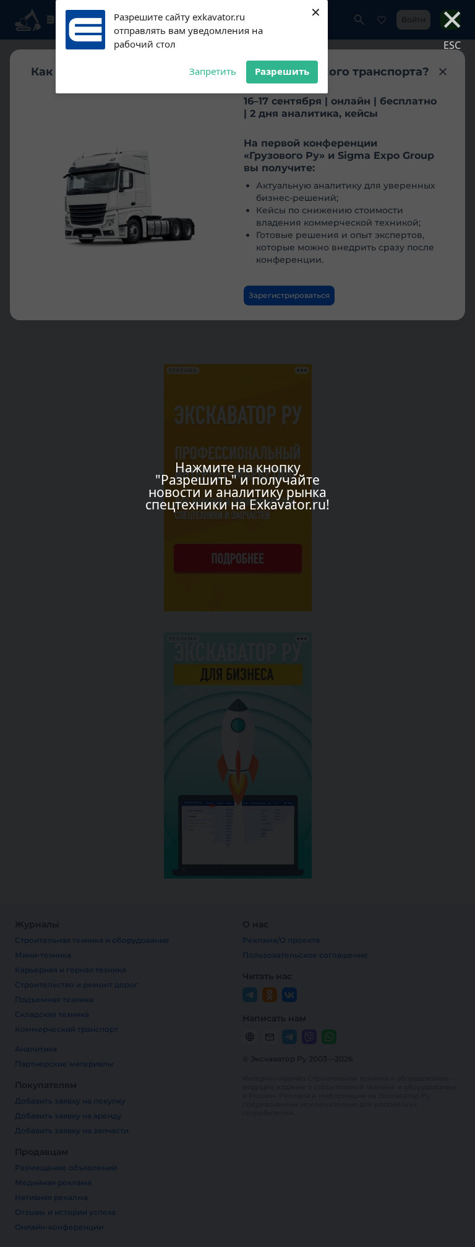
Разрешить (282, 71)
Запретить (212, 71)
